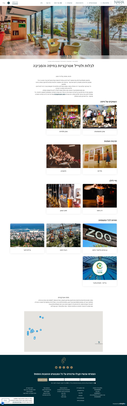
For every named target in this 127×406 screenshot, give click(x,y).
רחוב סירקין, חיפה (71, 127)
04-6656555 (97, 397)
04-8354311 (97, 393)
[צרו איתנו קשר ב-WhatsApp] (8, 3)
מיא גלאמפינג (80, 390)
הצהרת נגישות (46, 393)
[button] (104, 3)
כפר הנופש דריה (80, 388)
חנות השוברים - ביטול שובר (29, 393)
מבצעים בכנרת (80, 398)
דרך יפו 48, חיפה (108, 199)
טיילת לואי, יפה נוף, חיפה (34, 235)
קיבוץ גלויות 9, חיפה (107, 127)
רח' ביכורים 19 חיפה (107, 269)
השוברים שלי (29, 391)
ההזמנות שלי (46, 388)
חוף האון (63, 393)
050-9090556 (109, 196)
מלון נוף (80, 393)
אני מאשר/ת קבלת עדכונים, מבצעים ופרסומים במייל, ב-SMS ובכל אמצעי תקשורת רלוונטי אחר (72, 383)
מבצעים (80, 395)
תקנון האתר (46, 391)
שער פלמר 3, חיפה (71, 199)
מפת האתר (63, 397)
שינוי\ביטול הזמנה (46, 390)
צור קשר (63, 395)
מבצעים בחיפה (80, 400)
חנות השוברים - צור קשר (29, 390)
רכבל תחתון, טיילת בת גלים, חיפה (68, 247)
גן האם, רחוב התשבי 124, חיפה (105, 239)
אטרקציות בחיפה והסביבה (63, 391)
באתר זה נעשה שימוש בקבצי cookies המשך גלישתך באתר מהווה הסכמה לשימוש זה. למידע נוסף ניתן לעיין (20, 400)
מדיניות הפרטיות (46, 395)
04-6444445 (15, 4)
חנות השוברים (29, 388)
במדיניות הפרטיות (17, 402)
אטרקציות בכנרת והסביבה (63, 390)
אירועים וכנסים (63, 388)
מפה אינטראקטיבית (59, 94)
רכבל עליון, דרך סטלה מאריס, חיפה (68, 244)
